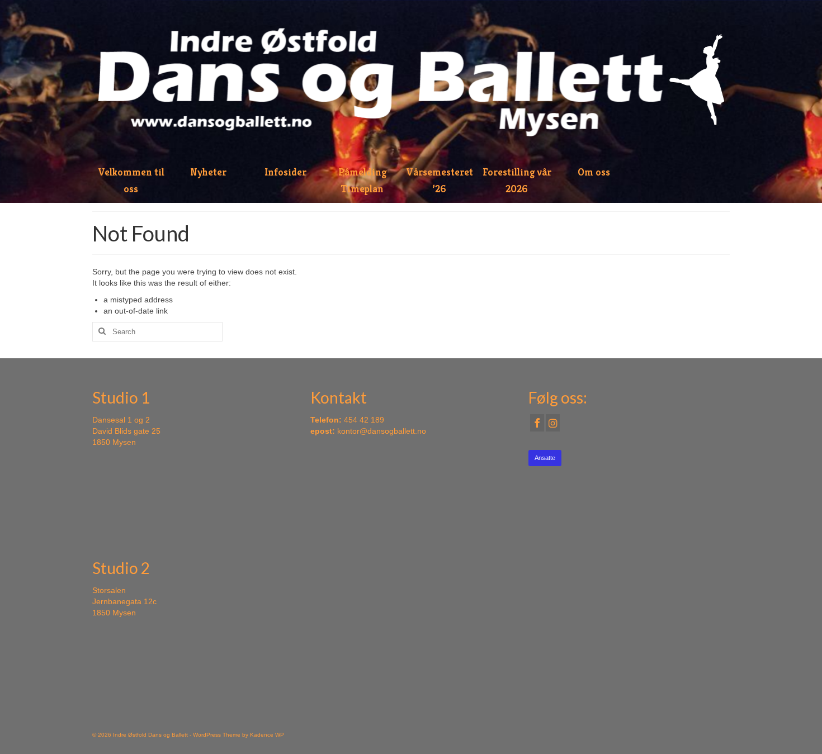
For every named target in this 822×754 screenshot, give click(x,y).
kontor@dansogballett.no (381, 430)
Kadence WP (267, 735)
